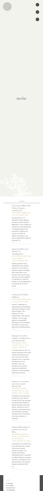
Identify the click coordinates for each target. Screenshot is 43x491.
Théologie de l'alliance (21, 441)
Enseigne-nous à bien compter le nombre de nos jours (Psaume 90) (21, 338)
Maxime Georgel (21, 256)
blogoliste (10, 488)
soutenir (9, 485)
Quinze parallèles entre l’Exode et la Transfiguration (20, 251)
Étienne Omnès (21, 213)
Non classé (23, 302)
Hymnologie (17, 393)
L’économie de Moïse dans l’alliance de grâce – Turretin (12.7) (21, 208)
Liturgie (25, 393)
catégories (10, 490)
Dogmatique (23, 215)
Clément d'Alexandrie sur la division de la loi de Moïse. (21, 429)
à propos (9, 483)
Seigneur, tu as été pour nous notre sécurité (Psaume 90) (20, 383)
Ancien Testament (19, 347)
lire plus (15, 242)
